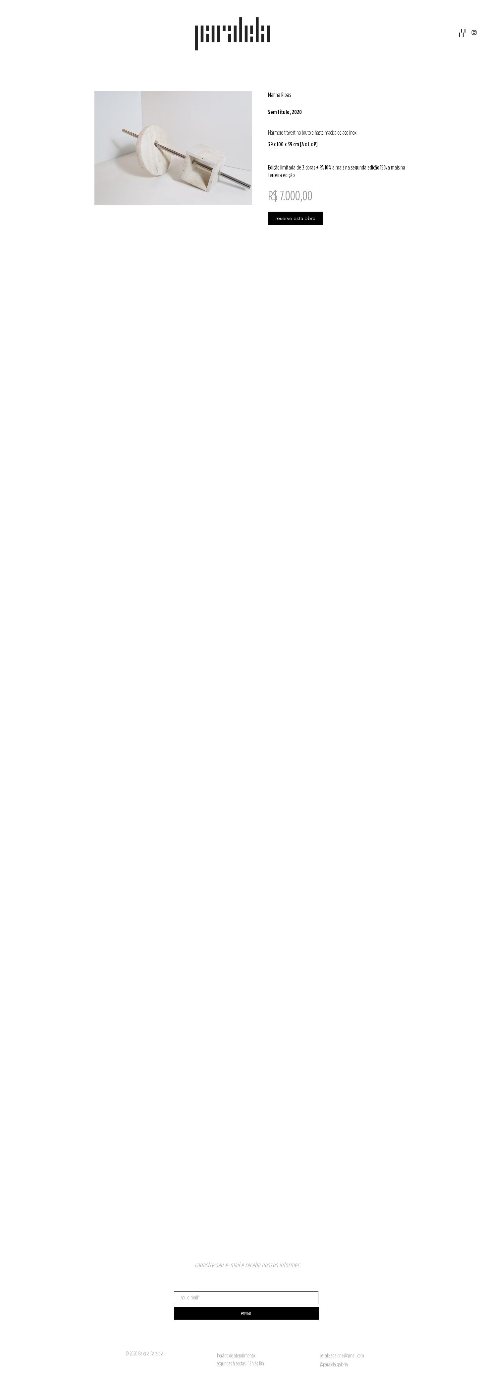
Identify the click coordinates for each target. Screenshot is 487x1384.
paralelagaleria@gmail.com (342, 1355)
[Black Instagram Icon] (474, 32)
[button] (462, 33)
